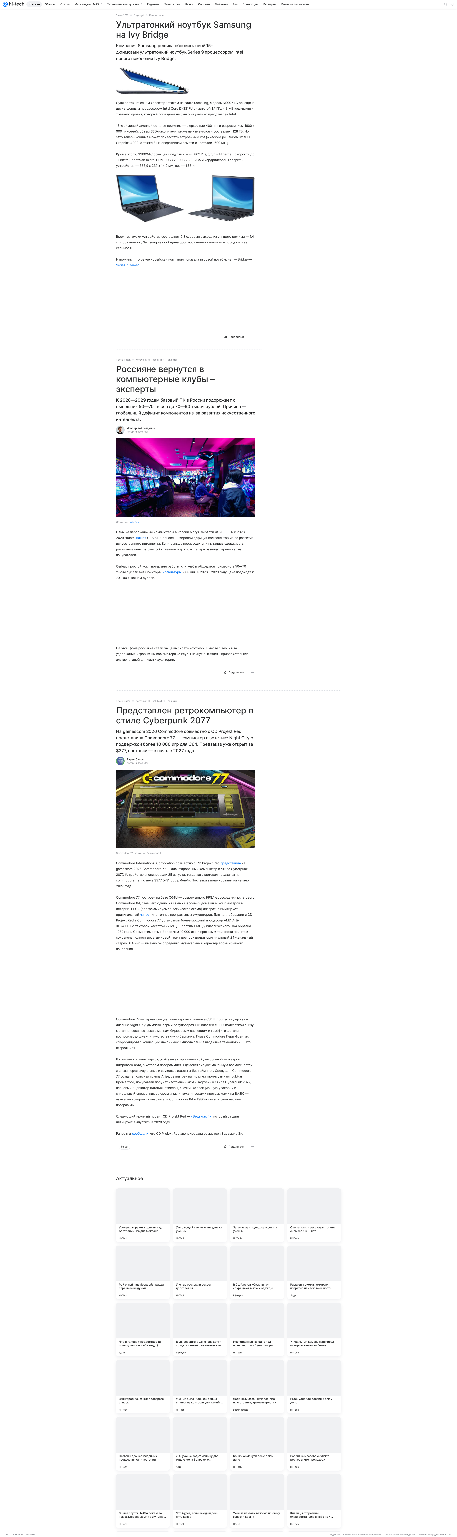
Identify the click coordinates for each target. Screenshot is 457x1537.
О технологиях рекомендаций (399, 1534)
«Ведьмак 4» (201, 1116)
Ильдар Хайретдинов (141, 428)
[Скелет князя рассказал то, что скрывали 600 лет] (314, 1215)
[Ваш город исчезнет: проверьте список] (143, 1386)
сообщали (140, 1133)
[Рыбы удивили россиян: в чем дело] (314, 1386)
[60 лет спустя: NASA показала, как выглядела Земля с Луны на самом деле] (143, 1501)
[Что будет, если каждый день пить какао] (200, 1501)
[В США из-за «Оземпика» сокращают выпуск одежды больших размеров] (257, 1272)
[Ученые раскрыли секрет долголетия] (200, 1272)
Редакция (335, 1534)
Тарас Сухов (135, 759)
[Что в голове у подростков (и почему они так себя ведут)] (143, 1329)
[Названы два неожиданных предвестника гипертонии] (143, 1444)
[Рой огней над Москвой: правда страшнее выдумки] (143, 1272)
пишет (141, 538)
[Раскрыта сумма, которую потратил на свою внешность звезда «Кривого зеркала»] (314, 1272)
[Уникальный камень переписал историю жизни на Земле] (314, 1329)
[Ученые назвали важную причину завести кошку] (257, 1501)
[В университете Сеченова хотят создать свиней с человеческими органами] (200, 1329)
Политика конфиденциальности (434, 1534)
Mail (6, 1534)
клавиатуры (172, 572)
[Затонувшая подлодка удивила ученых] (257, 1215)
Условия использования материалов (362, 1534)
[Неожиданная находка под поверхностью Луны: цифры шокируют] (257, 1329)
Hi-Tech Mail (155, 359)
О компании (17, 1534)
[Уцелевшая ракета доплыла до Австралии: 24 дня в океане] (143, 1215)
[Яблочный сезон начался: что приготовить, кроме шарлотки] (257, 1386)
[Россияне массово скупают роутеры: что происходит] (314, 1444)
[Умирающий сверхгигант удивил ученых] (200, 1215)
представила (230, 863)
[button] (152, 81)
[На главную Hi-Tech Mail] (16, 4)
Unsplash (134, 522)
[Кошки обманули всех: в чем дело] (257, 1444)
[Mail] (5, 4)
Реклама (30, 1534)
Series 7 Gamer (127, 265)
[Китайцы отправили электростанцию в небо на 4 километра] (314, 1501)
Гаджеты (172, 359)
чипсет (145, 914)
